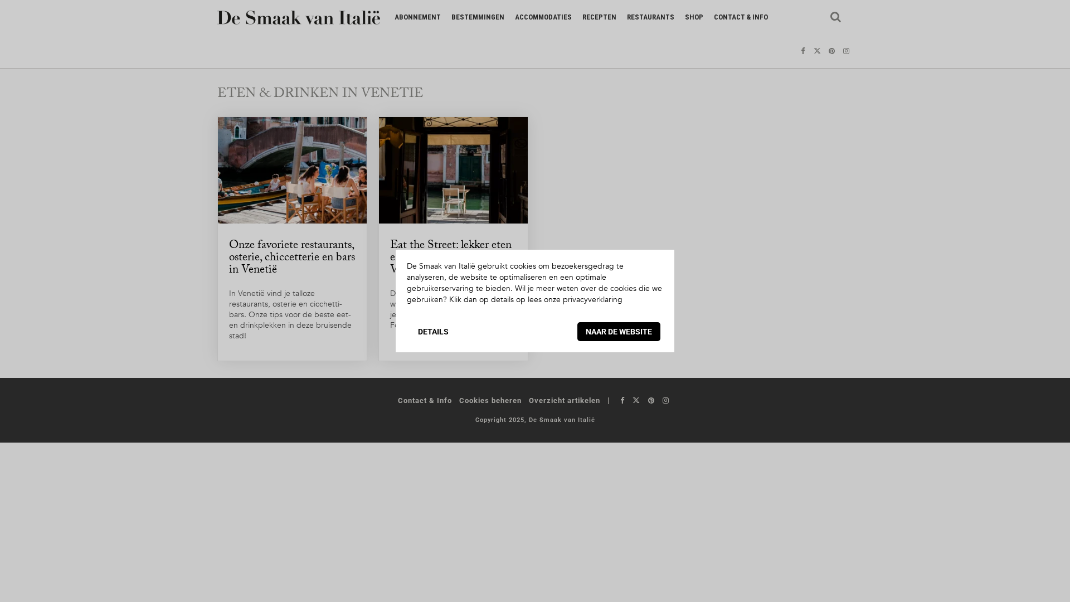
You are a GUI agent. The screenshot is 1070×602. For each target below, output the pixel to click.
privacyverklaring (592, 299)
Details (433, 331)
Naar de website (619, 331)
